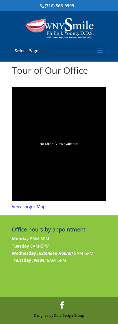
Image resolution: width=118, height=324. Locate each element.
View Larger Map (29, 206)
